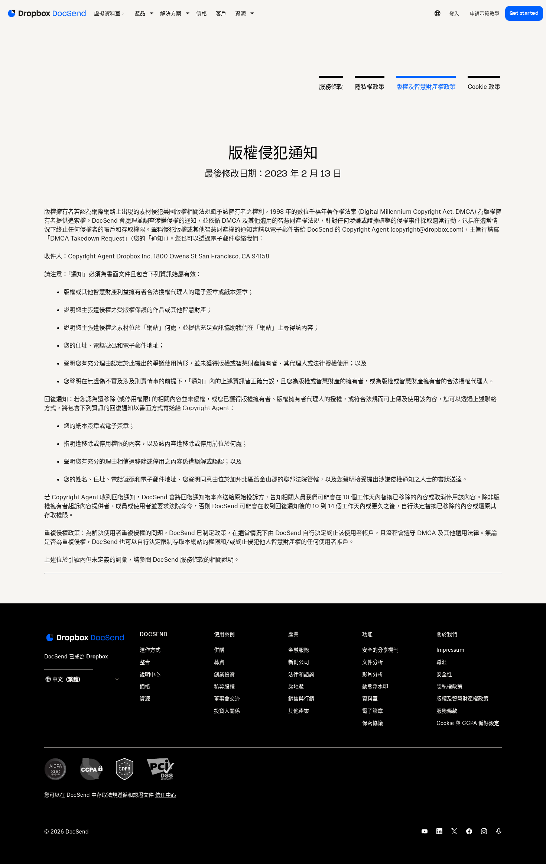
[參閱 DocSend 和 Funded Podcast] (499, 833)
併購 (219, 650)
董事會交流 (227, 698)
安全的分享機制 (380, 650)
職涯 (441, 662)
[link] (454, 13)
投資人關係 (227, 710)
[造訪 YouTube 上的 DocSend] (425, 833)
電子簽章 (372, 710)
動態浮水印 (375, 686)
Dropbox (97, 656)
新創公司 (298, 662)
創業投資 (224, 674)
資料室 (370, 698)
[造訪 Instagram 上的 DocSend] (484, 833)
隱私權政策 (369, 86)
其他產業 (298, 710)
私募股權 (224, 686)
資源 (145, 698)
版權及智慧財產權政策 (426, 86)
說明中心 (150, 674)
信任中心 (165, 795)
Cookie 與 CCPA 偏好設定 (467, 723)
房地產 (296, 686)
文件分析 (372, 662)
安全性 (444, 674)
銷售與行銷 (301, 698)
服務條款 (331, 86)
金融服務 (298, 650)
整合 (145, 662)
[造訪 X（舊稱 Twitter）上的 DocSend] (454, 833)
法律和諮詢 (301, 674)
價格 (145, 686)
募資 (219, 662)
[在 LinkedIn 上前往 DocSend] (439, 833)
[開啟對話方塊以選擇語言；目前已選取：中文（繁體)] (437, 13)
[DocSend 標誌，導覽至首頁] (46, 13)
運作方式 (150, 650)
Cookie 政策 (484, 86)
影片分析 (372, 674)
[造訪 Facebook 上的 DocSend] (469, 833)
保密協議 (372, 723)
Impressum (450, 650)
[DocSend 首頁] (84, 638)
